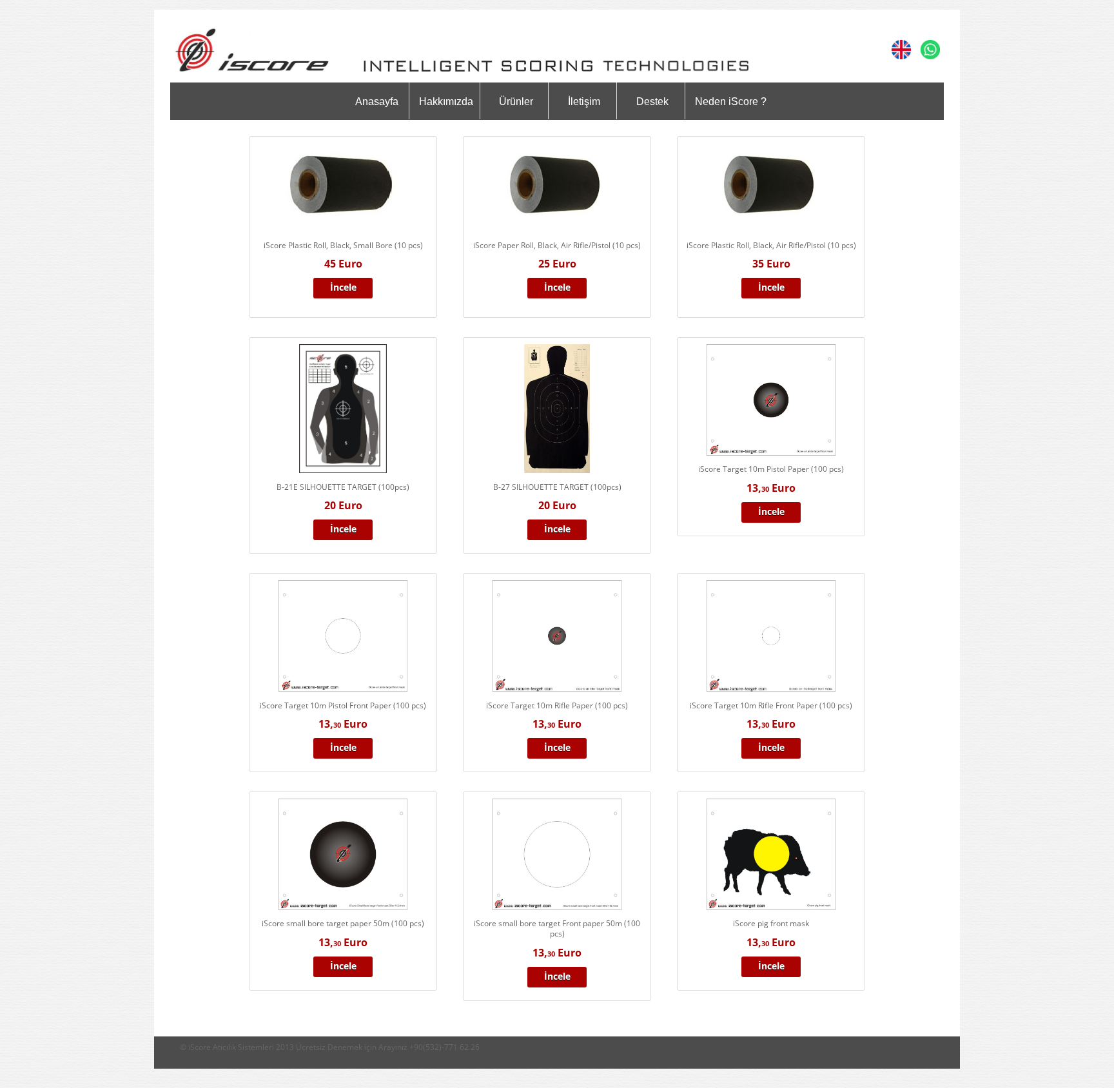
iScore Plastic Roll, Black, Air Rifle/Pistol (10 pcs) (771, 245)
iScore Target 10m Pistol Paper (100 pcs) (771, 468)
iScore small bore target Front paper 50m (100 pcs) (557, 928)
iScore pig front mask (771, 923)
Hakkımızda (446, 101)
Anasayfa (376, 101)
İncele (343, 287)
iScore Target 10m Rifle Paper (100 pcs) (557, 705)
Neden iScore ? (731, 101)
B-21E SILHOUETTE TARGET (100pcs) (343, 486)
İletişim (584, 101)
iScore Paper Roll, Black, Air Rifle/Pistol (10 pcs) (557, 245)
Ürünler (516, 101)
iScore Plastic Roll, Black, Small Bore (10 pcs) (343, 245)
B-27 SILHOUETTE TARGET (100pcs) (557, 486)
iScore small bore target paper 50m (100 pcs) (343, 923)
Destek (652, 101)
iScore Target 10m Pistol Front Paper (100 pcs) (343, 705)
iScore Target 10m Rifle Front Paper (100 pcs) (771, 705)
